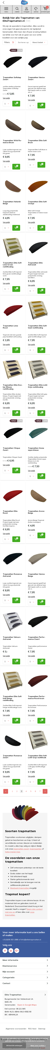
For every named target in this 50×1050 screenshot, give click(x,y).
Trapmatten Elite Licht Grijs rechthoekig (37, 386)
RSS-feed (32, 1029)
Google (16, 950)
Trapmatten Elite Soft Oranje (37, 202)
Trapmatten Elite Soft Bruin (37, 141)
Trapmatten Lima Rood (10, 327)
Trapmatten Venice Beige (36, 575)
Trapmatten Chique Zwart (11, 449)
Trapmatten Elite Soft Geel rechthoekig (37, 327)
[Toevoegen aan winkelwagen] (16, 103)
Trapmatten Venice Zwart (36, 78)
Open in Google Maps (27, 1005)
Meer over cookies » (38, 1045)
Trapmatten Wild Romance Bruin (12, 141)
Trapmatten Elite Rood (10, 512)
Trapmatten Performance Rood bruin (36, 697)
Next (45, 791)
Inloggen (26, 12)
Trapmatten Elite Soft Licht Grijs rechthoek (37, 756)
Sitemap (41, 1029)
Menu (6, 12)
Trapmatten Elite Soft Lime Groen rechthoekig (12, 265)
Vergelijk (6, 98)
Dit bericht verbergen (14, 1045)
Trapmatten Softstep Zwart (12, 78)
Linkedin (10, 950)
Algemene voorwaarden (16, 1029)
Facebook (5, 950)
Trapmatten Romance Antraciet (12, 575)
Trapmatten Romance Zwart (12, 756)
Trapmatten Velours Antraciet (11, 638)
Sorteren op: (23, 42)
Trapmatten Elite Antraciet (35, 264)
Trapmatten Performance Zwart (36, 638)
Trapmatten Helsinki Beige (12, 202)
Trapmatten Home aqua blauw (36, 449)
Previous (5, 791)
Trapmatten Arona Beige (36, 512)
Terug (3, 2)
